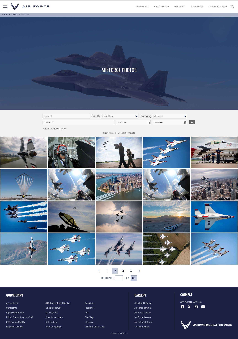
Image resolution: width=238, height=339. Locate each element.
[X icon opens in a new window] (189, 307)
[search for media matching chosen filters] (192, 122)
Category (146, 116)
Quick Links (14, 295)
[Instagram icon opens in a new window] (196, 307)
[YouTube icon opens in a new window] (203, 307)
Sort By (95, 116)
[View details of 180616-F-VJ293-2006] (71, 249)
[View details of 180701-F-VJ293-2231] (214, 217)
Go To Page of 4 (115, 278)
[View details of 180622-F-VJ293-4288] (23, 249)
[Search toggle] (232, 6)
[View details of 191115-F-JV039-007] (71, 217)
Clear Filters (108, 133)
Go (133, 278)
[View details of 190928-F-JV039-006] (119, 217)
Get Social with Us (191, 302)
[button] (4, 6)
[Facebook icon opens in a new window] (182, 307)
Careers (140, 295)
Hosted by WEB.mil (119, 333)
